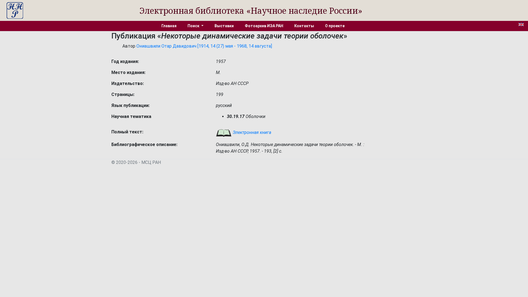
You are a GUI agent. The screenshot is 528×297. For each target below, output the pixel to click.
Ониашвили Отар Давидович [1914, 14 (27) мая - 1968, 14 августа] (204, 46)
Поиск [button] (194, 26)
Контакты (304, 26)
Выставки (224, 26)
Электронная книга (251, 132)
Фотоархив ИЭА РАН (264, 26)
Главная (169, 26)
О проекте (335, 26)
